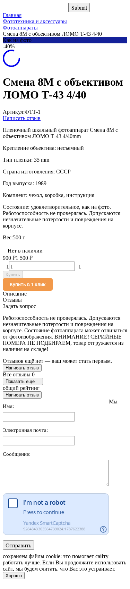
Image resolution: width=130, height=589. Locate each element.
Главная (12, 15)
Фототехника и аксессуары (35, 21)
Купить (13, 274)
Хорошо (14, 575)
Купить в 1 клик (28, 284)
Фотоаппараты (20, 28)
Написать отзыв (22, 118)
